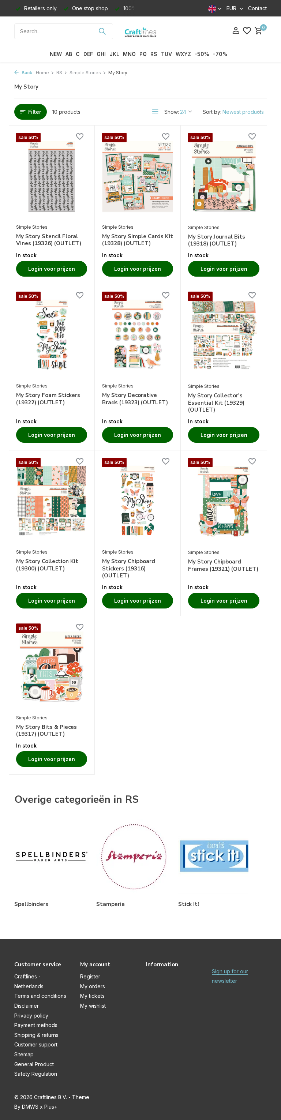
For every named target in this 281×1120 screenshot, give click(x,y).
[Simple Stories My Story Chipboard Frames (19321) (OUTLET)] (223, 501)
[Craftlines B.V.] (140, 31)
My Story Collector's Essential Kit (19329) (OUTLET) (216, 402)
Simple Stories (85, 72)
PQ (143, 54)
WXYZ (183, 54)
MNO (129, 54)
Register (90, 976)
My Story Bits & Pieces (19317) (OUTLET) (46, 731)
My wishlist (93, 1006)
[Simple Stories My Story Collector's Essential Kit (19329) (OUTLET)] (223, 335)
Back (26, 72)
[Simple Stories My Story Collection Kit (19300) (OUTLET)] (51, 501)
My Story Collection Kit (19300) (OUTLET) (47, 565)
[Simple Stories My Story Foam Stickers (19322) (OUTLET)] (51, 335)
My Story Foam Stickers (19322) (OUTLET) (48, 399)
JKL (114, 54)
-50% (202, 54)
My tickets (92, 996)
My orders (92, 986)
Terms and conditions (40, 996)
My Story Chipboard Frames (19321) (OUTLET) (223, 565)
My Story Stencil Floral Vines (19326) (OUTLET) (48, 240)
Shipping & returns (36, 1035)
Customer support (35, 1044)
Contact (257, 8)
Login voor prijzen (51, 269)
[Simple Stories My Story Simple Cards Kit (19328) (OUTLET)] (137, 176)
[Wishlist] (247, 31)
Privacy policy (31, 1015)
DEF (88, 54)
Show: (171, 112)
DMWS (30, 1107)
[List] (155, 111)
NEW (56, 54)
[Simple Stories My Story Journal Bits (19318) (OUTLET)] (223, 176)
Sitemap (24, 1054)
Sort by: (212, 112)
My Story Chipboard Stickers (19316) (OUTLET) (128, 568)
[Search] (102, 31)
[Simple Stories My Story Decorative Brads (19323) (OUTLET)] (137, 335)
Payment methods (35, 1025)
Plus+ (50, 1107)
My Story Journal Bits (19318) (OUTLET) (216, 240)
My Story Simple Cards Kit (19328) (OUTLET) (137, 240)
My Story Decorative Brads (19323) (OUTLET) (135, 399)
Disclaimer (26, 1006)
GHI (101, 54)
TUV (166, 54)
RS (153, 54)
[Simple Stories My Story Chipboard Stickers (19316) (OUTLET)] (137, 501)
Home (42, 72)
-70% (220, 54)
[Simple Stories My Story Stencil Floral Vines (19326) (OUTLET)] (51, 176)
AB (68, 54)
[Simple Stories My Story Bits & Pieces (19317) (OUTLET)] (51, 667)
